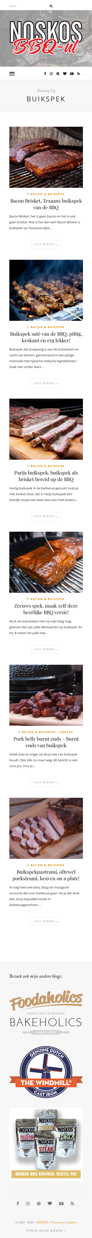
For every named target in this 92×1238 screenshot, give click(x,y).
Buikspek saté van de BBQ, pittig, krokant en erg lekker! (46, 336)
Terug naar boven (45, 1231)
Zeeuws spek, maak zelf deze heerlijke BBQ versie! (46, 608)
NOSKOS (42, 1222)
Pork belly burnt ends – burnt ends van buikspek (46, 741)
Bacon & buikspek (48, 194)
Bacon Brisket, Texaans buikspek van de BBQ (46, 203)
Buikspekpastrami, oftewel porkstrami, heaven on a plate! (46, 874)
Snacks (66, 732)
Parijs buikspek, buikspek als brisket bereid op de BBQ (46, 475)
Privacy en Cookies (64, 1222)
